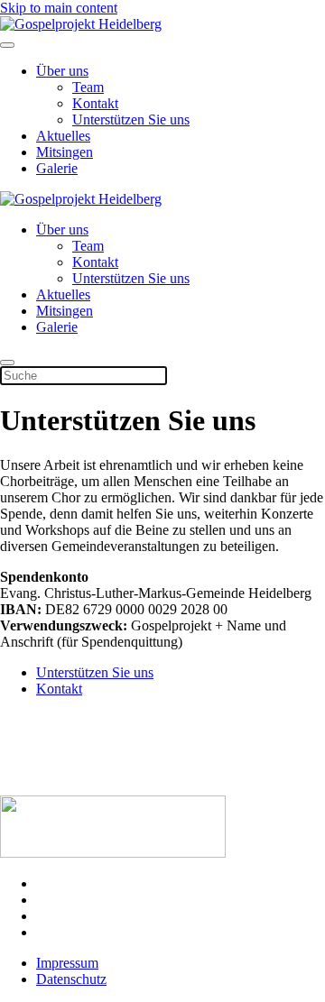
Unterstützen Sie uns (131, 119)
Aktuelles (63, 135)
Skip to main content (58, 7)
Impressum (67, 962)
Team (88, 87)
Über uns (62, 70)
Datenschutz (71, 979)
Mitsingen (64, 152)
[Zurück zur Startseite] (81, 24)
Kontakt (95, 103)
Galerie (57, 168)
